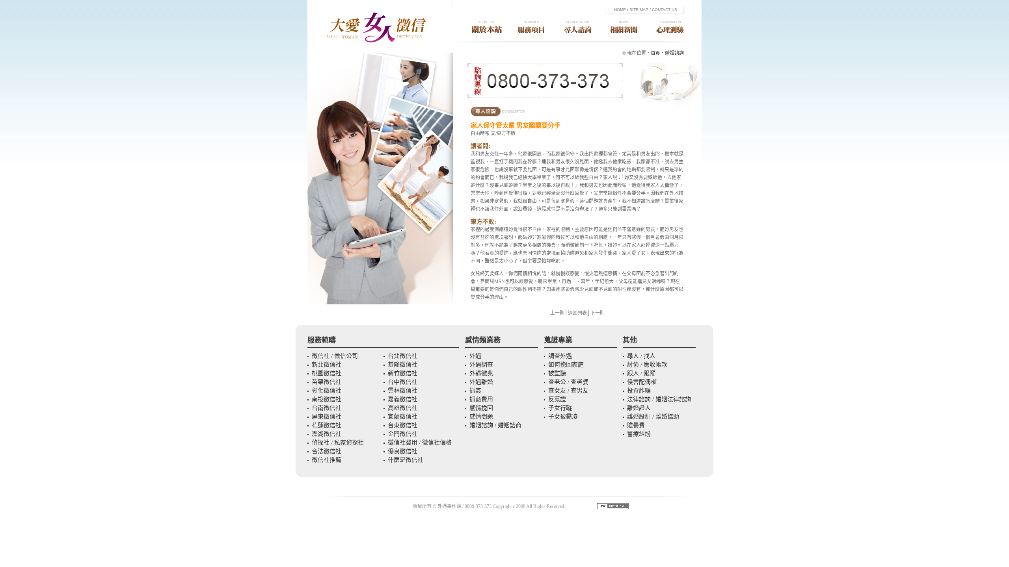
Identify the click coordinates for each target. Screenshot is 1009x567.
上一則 (557, 313)
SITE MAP (638, 9)
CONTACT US (664, 9)
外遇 (442, 506)
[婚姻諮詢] (578, 41)
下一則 (597, 313)
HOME (620, 9)
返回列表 (577, 313)
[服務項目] (533, 41)
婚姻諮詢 (674, 53)
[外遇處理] (625, 41)
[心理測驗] (675, 41)
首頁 (655, 53)
